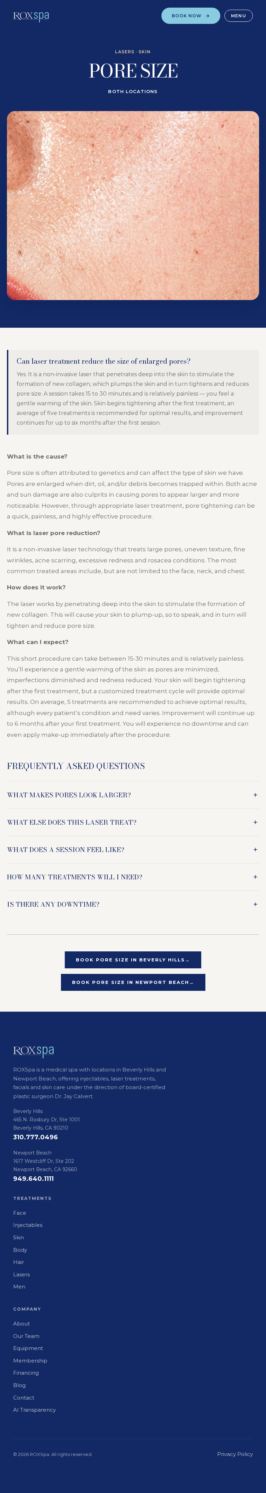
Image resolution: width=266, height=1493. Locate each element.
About (21, 1323)
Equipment (28, 1348)
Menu (238, 15)
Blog (19, 1385)
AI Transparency (34, 1409)
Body (20, 1250)
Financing (26, 1372)
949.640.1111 (33, 1179)
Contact (23, 1397)
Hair (18, 1262)
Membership (30, 1360)
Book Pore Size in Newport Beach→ (133, 982)
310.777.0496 (35, 1137)
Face (19, 1213)
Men (19, 1286)
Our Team (26, 1336)
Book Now (187, 15)
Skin (18, 1237)
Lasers (21, 1274)
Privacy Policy (235, 1454)
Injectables (27, 1225)
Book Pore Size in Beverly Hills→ (133, 960)
